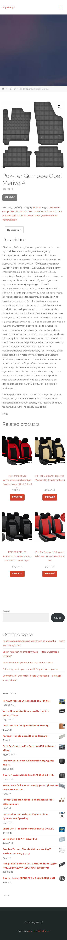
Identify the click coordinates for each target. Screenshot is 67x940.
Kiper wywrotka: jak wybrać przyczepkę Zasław (28, 662)
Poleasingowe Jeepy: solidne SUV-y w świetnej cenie (30, 669)
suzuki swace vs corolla (29, 215)
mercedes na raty (53, 211)
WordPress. (44, 931)
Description (14, 230)
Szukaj (6, 611)
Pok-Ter (12, 89)
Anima (31, 931)
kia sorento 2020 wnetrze (29, 211)
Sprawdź (9, 197)
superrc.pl (8, 7)
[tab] (14, 229)
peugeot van (9, 215)
